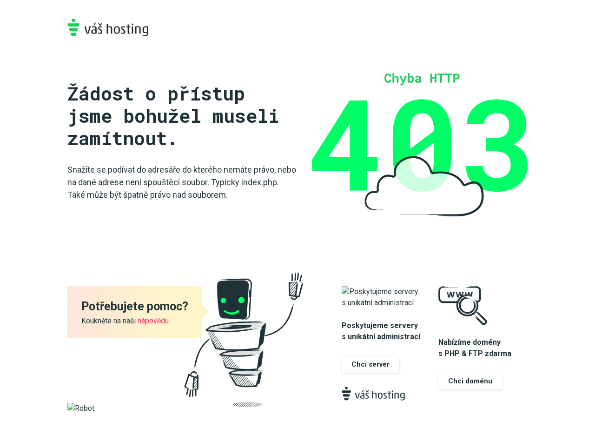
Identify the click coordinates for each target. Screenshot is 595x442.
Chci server (370, 364)
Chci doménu (470, 381)
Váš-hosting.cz (107, 27)
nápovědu (153, 320)
